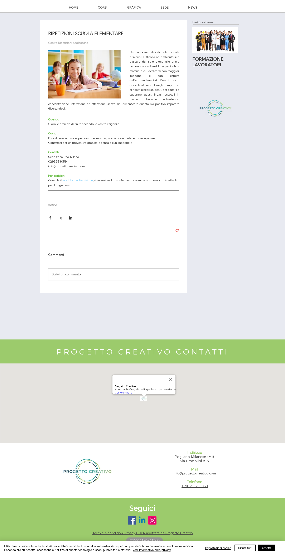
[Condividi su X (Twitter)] (60, 218)
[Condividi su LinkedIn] (71, 218)
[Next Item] (231, 40)
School (52, 204)
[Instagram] (152, 520)
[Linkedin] (142, 520)
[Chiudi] (279, 548)
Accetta (266, 548)
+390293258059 (195, 486)
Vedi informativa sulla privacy (152, 550)
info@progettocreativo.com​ (195, 473)
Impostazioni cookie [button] (218, 548)
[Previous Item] (199, 40)
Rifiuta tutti (245, 548)
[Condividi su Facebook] (50, 218)
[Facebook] (132, 520)
